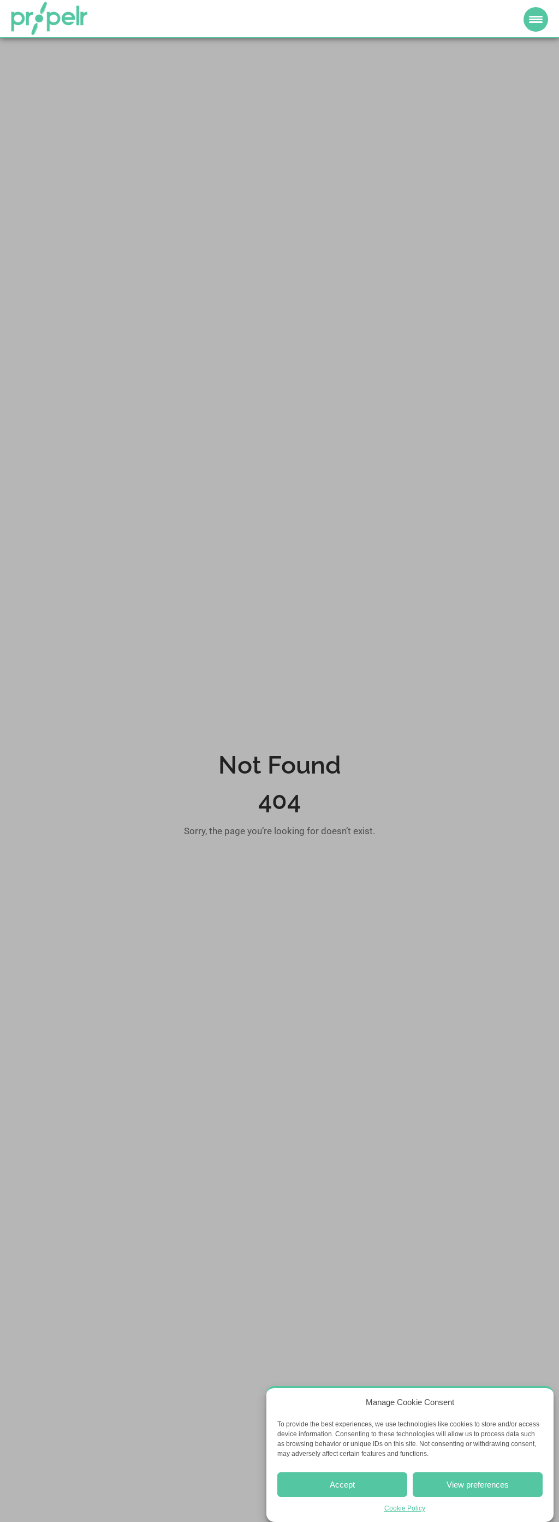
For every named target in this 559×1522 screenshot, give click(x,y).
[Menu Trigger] (536, 19)
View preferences (478, 1484)
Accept (342, 1484)
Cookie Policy (404, 1508)
